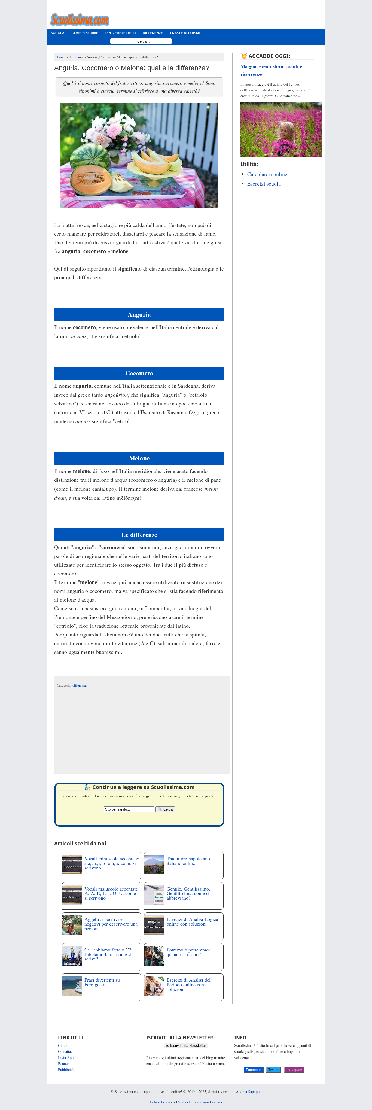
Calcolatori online (267, 174)
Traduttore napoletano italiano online (188, 860)
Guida (62, 1045)
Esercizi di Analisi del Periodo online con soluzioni (189, 984)
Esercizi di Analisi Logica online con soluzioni (192, 921)
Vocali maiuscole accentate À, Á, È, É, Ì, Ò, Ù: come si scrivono (111, 893)
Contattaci (66, 1051)
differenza (79, 685)
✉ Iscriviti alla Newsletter (186, 1046)
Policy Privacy (161, 1102)
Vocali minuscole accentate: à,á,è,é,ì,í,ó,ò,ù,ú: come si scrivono (111, 863)
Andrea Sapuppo (248, 1091)
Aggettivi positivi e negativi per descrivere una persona (111, 924)
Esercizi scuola (264, 183)
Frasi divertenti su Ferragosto (102, 982)
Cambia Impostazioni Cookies (199, 1102)
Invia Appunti (69, 1057)
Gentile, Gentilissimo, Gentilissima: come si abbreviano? (188, 893)
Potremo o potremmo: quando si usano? (188, 951)
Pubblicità (66, 1069)
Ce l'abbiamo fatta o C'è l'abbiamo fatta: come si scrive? (108, 954)
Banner (63, 1063)
